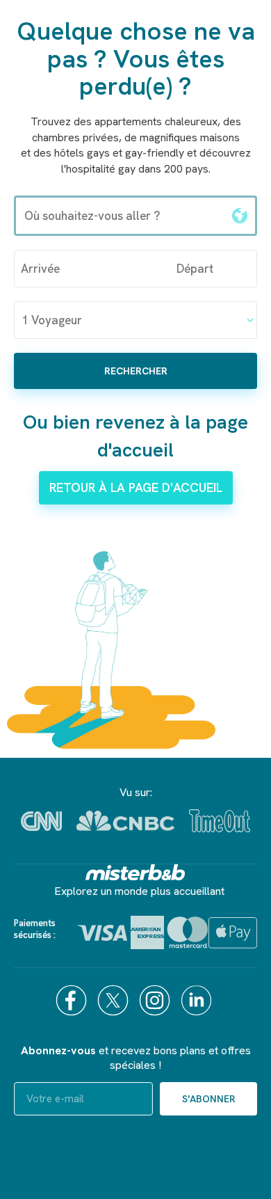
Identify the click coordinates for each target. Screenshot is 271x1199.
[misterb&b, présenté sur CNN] (41, 821)
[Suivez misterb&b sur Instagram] (156, 1000)
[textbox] (120, 216)
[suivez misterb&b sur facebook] (73, 1000)
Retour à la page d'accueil (135, 487)
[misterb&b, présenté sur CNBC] (125, 821)
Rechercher (135, 371)
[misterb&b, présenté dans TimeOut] (219, 820)
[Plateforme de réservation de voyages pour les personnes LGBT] (135, 872)
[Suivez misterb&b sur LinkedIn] (198, 1000)
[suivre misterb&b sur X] (114, 1000)
